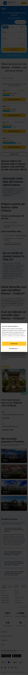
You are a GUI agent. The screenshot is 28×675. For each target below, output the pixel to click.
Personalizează (13, 348)
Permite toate (13, 343)
